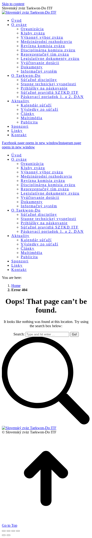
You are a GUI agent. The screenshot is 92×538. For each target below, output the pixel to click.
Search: (19, 334)
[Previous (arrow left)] (4, 535)
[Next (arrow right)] (8, 535)
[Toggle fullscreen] (13, 531)
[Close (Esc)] (4, 531)
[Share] (8, 531)
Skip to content (13, 4)
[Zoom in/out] (18, 531)
